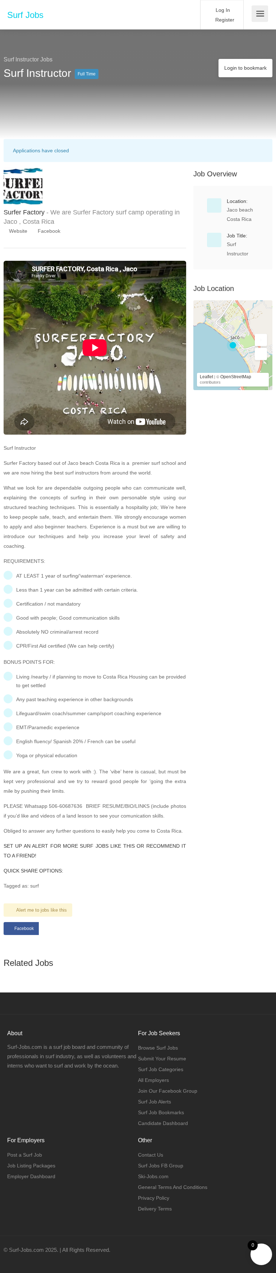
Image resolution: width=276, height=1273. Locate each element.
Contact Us (150, 1155)
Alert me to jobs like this (41, 910)
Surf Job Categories (160, 1069)
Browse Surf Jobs (158, 1048)
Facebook (48, 231)
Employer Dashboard (31, 1176)
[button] (261, 340)
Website (17, 231)
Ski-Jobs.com (153, 1176)
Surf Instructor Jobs (28, 59)
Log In (222, 10)
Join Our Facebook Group (167, 1091)
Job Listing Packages (31, 1165)
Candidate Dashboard (163, 1123)
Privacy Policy (153, 1198)
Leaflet (206, 376)
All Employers (153, 1080)
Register (224, 20)
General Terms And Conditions (172, 1187)
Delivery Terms (155, 1209)
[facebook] (10, 1259)
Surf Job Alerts (154, 1102)
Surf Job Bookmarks (161, 1112)
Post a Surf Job (24, 1155)
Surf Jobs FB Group (160, 1165)
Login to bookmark (245, 68)
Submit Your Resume (162, 1058)
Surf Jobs (25, 15)
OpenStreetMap (235, 376)
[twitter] (22, 1259)
